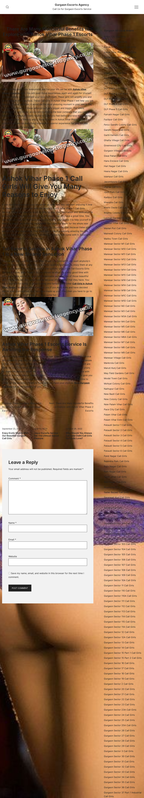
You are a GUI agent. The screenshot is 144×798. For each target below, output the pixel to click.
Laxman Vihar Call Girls (116, 223)
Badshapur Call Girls (115, 62)
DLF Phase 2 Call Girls (116, 93)
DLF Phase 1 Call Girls (115, 88)
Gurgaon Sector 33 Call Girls (119, 771)
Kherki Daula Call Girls (116, 207)
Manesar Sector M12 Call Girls (120, 259)
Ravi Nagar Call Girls (115, 482)
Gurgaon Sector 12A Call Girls (120, 637)
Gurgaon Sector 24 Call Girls (119, 714)
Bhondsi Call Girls (113, 67)
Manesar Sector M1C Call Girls (120, 295)
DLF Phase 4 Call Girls (116, 104)
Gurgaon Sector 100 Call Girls (120, 523)
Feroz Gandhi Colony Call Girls (120, 124)
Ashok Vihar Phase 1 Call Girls (120, 47)
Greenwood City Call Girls (118, 145)
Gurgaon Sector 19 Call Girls (119, 678)
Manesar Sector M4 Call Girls (119, 321)
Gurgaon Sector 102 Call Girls (120, 533)
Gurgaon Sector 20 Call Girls (119, 689)
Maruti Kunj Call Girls (115, 368)
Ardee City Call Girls (115, 36)
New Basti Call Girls (114, 394)
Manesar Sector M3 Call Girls (119, 311)
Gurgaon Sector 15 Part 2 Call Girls (123, 657)
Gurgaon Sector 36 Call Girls (119, 787)
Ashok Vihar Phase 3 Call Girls (120, 57)
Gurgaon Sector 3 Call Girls (118, 751)
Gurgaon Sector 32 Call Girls (119, 766)
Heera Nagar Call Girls (116, 171)
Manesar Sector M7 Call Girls (119, 342)
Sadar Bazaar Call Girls (116, 492)
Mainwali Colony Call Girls (118, 233)
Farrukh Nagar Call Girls (117, 114)
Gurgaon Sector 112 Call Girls (119, 606)
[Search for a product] (7, 7)
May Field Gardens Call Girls (119, 373)
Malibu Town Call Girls (116, 238)
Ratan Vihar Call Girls (115, 476)
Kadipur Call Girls (113, 197)
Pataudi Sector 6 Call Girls (118, 450)
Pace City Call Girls (114, 409)
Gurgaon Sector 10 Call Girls (119, 518)
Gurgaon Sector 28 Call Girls (119, 740)
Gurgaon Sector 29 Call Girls (119, 746)
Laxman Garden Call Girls (117, 217)
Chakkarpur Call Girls (115, 73)
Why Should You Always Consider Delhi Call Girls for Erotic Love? (79, 436)
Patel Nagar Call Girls (115, 456)
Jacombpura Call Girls (116, 181)
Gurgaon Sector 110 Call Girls (119, 590)
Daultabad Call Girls (114, 78)
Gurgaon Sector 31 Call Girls (119, 761)
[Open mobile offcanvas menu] (136, 7)
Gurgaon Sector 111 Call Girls (119, 601)
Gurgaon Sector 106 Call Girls (120, 559)
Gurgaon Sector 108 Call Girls (120, 570)
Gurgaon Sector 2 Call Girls (118, 683)
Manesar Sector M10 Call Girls (120, 249)
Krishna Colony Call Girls (117, 212)
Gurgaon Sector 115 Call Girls (119, 621)
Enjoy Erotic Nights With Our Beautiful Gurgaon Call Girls (15, 436)
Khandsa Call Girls (113, 202)
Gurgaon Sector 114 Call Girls (119, 616)
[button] (105, 27)
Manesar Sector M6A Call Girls (120, 337)
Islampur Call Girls (113, 176)
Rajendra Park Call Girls (116, 461)
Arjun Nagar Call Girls (115, 41)
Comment (14, 478)
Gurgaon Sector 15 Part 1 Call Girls (122, 652)
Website (12, 556)
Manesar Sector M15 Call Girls (120, 274)
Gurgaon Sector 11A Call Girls (119, 626)
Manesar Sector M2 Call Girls (119, 306)
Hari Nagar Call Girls (115, 166)
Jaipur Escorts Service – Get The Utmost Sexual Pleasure (47, 436)
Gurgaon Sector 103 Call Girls (120, 544)
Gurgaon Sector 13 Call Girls (119, 642)
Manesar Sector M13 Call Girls (120, 264)
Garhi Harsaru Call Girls (116, 135)
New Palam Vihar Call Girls (118, 404)
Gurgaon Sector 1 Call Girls (118, 513)
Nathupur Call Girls (114, 388)
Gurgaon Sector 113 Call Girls (119, 611)
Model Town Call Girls (115, 378)
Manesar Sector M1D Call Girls (120, 300)
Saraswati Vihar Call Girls (117, 502)
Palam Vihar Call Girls (115, 414)
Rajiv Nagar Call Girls (115, 466)
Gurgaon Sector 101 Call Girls (119, 528)
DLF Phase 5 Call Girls (116, 109)
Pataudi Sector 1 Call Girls (118, 425)
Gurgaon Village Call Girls (117, 150)
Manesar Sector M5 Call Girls (119, 326)
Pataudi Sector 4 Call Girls (118, 440)
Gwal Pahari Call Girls (115, 155)
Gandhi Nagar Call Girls (116, 129)
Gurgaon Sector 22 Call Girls (119, 699)
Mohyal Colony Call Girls (117, 383)
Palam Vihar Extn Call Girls (118, 419)
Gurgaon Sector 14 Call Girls (119, 647)
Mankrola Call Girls (114, 363)
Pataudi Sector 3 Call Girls (118, 435)
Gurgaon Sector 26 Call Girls (119, 730)
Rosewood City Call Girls (117, 487)
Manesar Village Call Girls (117, 357)
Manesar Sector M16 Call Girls (120, 280)
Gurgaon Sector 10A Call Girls (120, 580)
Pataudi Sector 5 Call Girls (118, 445)
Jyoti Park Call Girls (114, 192)
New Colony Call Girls (115, 399)
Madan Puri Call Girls (115, 228)
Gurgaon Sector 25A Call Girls (120, 725)
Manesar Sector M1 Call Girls (119, 243)
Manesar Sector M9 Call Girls (119, 352)
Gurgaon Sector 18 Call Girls (119, 673)
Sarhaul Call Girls (113, 507)
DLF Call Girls (111, 83)
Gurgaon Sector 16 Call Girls (119, 663)
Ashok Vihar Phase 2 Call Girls (120, 52)
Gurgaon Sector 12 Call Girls (119, 632)
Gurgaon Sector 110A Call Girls (120, 595)
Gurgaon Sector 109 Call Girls (120, 575)
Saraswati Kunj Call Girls (117, 497)
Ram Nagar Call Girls (115, 471)
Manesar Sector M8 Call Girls (119, 347)
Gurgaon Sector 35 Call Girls (119, 782)
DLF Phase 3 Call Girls (116, 98)
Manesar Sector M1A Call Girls (120, 285)
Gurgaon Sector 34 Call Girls (119, 777)
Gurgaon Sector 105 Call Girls (120, 554)
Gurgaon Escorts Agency (72, 4)
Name (12, 522)
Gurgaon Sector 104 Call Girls (120, 549)
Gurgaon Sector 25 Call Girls (119, 720)
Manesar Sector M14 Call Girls (120, 269)
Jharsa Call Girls (112, 186)
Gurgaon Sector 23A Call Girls (120, 709)
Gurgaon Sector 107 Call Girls (120, 564)
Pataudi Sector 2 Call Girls (118, 430)
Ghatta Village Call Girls (116, 140)
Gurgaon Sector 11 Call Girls (119, 585)
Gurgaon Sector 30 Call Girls (119, 756)
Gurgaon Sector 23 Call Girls (119, 704)
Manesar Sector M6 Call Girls (119, 331)
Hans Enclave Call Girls (116, 160)
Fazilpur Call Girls (113, 119)
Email (12, 539)
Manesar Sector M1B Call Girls (120, 290)
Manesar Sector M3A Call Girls (120, 316)
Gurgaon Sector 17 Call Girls (119, 668)
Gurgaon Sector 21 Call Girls (119, 694)
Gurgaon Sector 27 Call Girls (119, 735)
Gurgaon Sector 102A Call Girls (120, 538)
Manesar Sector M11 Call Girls (120, 254)
